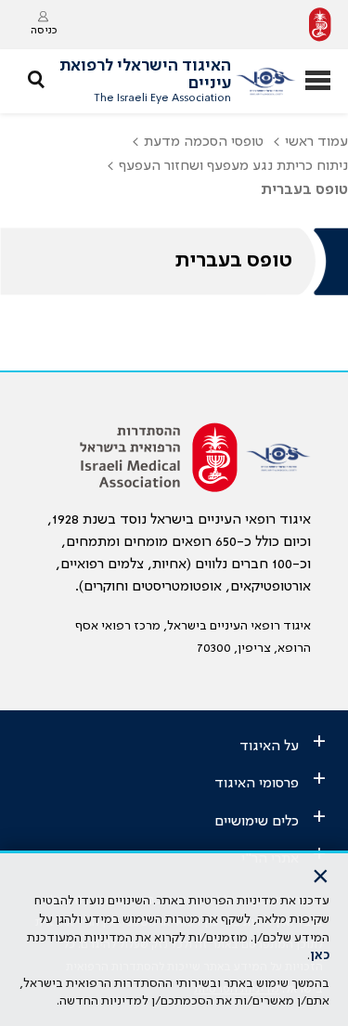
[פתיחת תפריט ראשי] (317, 82)
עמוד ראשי (316, 142)
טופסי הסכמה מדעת (204, 142)
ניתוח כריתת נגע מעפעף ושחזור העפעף (233, 166)
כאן (319, 955)
